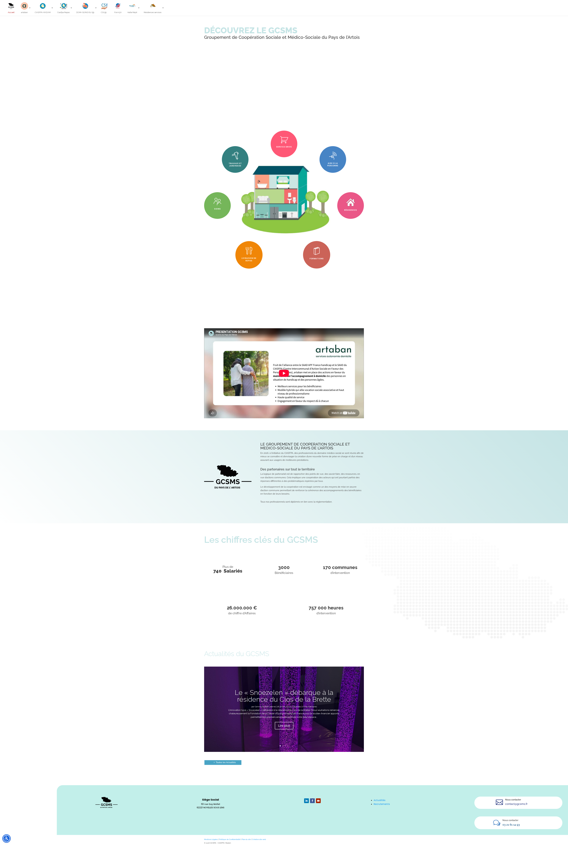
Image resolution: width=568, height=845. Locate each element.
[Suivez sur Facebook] (312, 800)
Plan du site (246, 839)
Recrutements (382, 804)
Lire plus (284, 725)
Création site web (259, 839)
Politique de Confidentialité (230, 839)
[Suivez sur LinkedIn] (306, 800)
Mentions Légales (211, 839)
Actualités (296, 707)
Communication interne (265, 707)
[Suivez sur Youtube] (318, 800)
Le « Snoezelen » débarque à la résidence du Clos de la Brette (284, 695)
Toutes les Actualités (226, 762)
